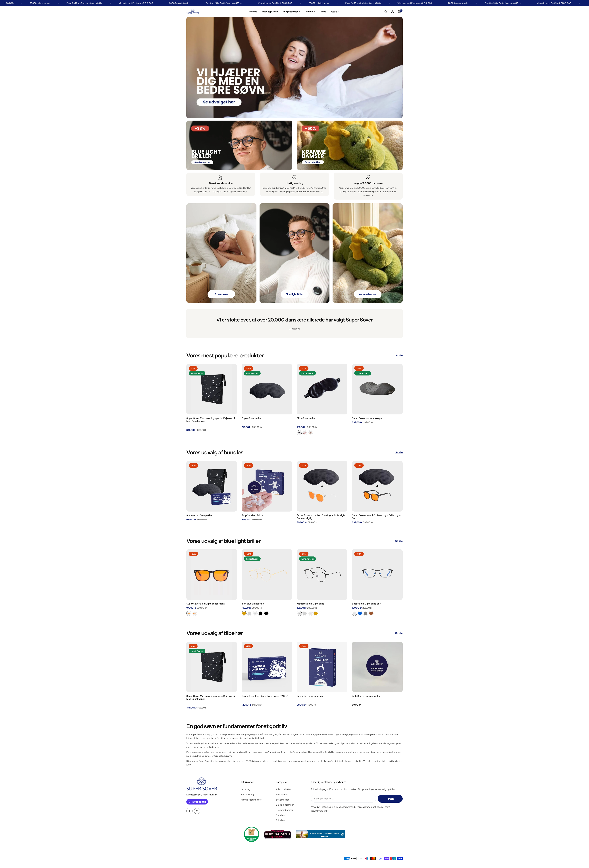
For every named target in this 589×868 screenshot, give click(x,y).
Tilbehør (280, 820)
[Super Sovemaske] (267, 389)
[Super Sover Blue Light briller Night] (211, 574)
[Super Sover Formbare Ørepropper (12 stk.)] (267, 667)
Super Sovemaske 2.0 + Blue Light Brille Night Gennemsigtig (321, 517)
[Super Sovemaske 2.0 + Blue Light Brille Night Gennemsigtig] (322, 486)
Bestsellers (281, 794)
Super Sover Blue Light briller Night (205, 603)
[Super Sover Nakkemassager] (377, 389)
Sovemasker (282, 799)
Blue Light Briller (285, 804)
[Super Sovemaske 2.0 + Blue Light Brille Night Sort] (377, 486)
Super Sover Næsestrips (310, 696)
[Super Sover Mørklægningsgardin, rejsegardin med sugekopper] (211, 389)
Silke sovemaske (306, 418)
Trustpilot (294, 328)
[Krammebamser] (368, 253)
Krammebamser (284, 809)
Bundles (280, 815)
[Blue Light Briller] (295, 253)
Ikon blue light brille (253, 603)
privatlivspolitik (319, 810)
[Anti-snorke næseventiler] (377, 667)
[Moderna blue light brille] (322, 574)
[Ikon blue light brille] (267, 574)
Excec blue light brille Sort (366, 603)
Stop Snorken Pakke (252, 515)
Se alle (399, 355)
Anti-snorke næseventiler (366, 696)
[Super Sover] (192, 11)
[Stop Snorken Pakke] (267, 486)
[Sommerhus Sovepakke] (211, 486)
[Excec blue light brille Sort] (377, 574)
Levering (245, 789)
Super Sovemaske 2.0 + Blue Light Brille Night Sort (376, 517)
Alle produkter (283, 789)
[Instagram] (197, 811)
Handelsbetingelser (251, 799)
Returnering (247, 794)
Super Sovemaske (251, 418)
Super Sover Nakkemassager (367, 418)
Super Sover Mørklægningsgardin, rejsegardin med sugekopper (211, 420)
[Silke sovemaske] (322, 389)
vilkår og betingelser (373, 806)
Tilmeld (390, 798)
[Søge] (385, 11)
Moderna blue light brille (310, 603)
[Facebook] (189, 811)
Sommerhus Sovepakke (199, 515)
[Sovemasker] (221, 253)
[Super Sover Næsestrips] (322, 667)
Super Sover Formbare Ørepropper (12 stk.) (265, 696)
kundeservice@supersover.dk (201, 794)
